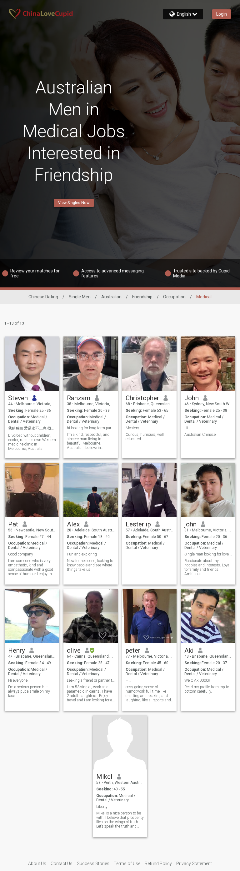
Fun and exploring (82, 554)
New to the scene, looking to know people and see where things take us (90, 565)
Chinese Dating (43, 296)
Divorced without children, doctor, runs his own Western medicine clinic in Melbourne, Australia (32, 442)
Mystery (132, 428)
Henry (16, 650)
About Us (37, 863)
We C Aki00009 (197, 680)
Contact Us (61, 863)
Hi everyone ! (18, 680)
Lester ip (138, 524)
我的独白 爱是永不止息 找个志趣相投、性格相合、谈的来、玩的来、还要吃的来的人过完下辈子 (32, 428)
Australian (111, 296)
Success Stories (93, 863)
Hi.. (128, 680)
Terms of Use (127, 863)
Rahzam (78, 398)
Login (221, 14)
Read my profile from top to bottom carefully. (206, 689)
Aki (189, 650)
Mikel (104, 776)
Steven (18, 398)
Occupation (174, 296)
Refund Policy (158, 863)
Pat (13, 524)
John (191, 398)
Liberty (102, 806)
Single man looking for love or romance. (208, 554)
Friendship (142, 296)
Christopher (142, 398)
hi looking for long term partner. (91, 428)
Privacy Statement (194, 863)
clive (74, 650)
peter (133, 650)
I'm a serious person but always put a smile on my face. (29, 691)
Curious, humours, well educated (145, 436)
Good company (20, 554)
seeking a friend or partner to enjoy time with (91, 680)
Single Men (80, 296)
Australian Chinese (200, 434)
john (190, 524)
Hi (186, 428)
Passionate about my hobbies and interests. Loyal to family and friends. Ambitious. (207, 567)
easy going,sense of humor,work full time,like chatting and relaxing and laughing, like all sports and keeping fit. (148, 693)
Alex (73, 524)
